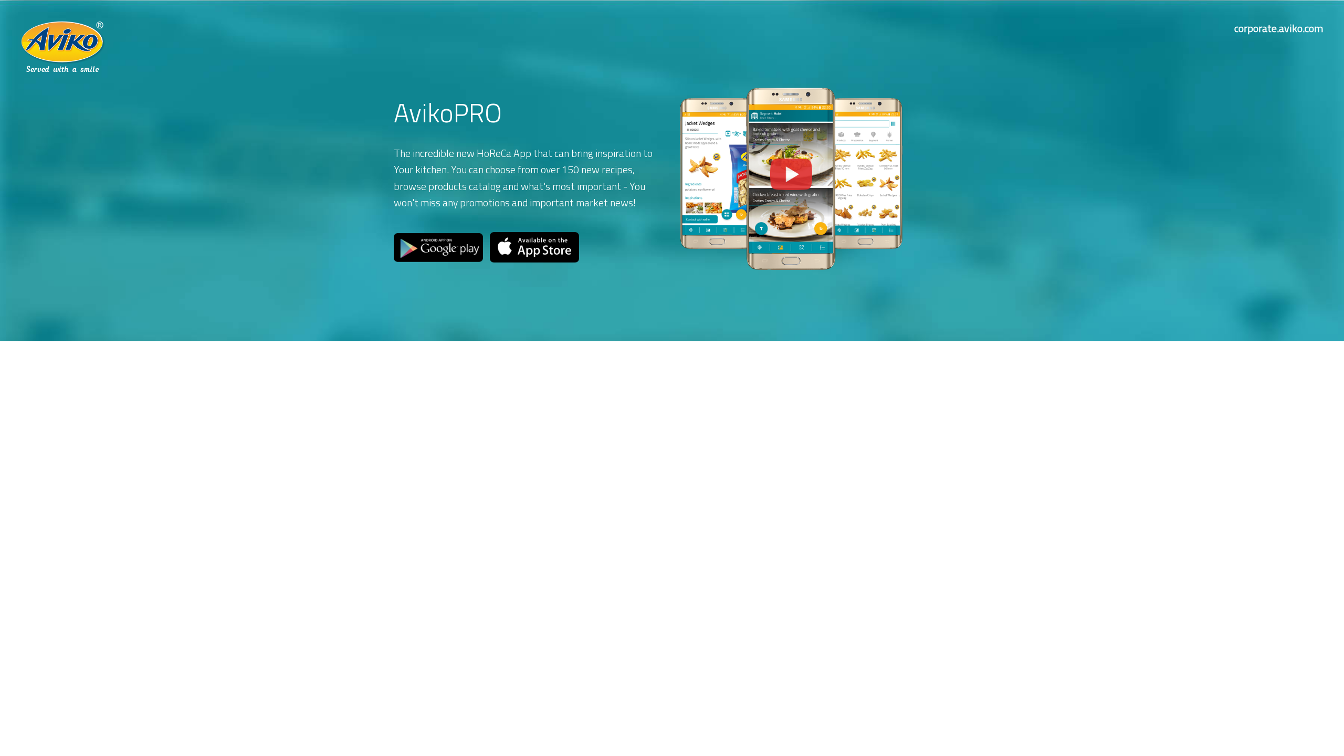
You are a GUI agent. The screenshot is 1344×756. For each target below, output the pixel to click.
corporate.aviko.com (1278, 28)
